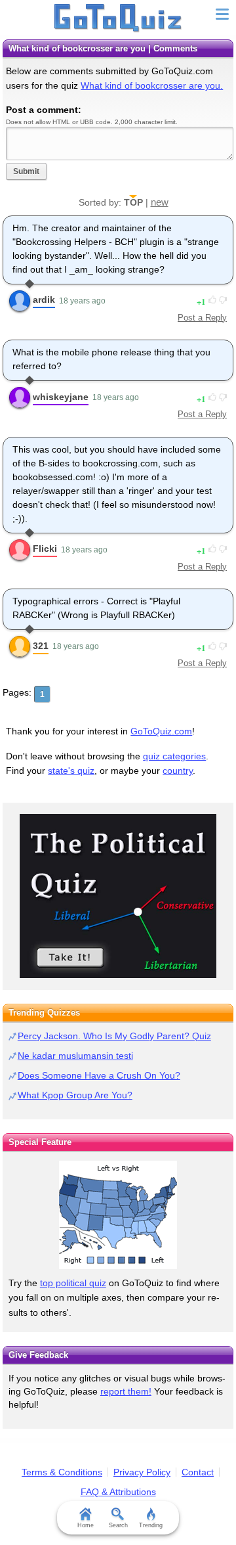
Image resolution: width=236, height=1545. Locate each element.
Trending (151, 1525)
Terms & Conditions (62, 1472)
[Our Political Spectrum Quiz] (118, 896)
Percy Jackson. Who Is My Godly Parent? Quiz (114, 1036)
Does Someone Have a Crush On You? (99, 1075)
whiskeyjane (60, 397)
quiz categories (174, 756)
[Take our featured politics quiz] (118, 1215)
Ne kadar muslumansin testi (75, 1055)
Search (118, 1525)
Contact (198, 1472)
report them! (125, 1391)
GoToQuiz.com (161, 731)
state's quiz (71, 770)
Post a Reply (202, 318)
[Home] (118, 18)
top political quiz (73, 1283)
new (159, 202)
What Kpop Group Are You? (75, 1095)
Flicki (45, 548)
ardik (44, 299)
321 (41, 645)
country (178, 770)
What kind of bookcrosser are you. (152, 85)
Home (85, 1525)
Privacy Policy (141, 1472)
